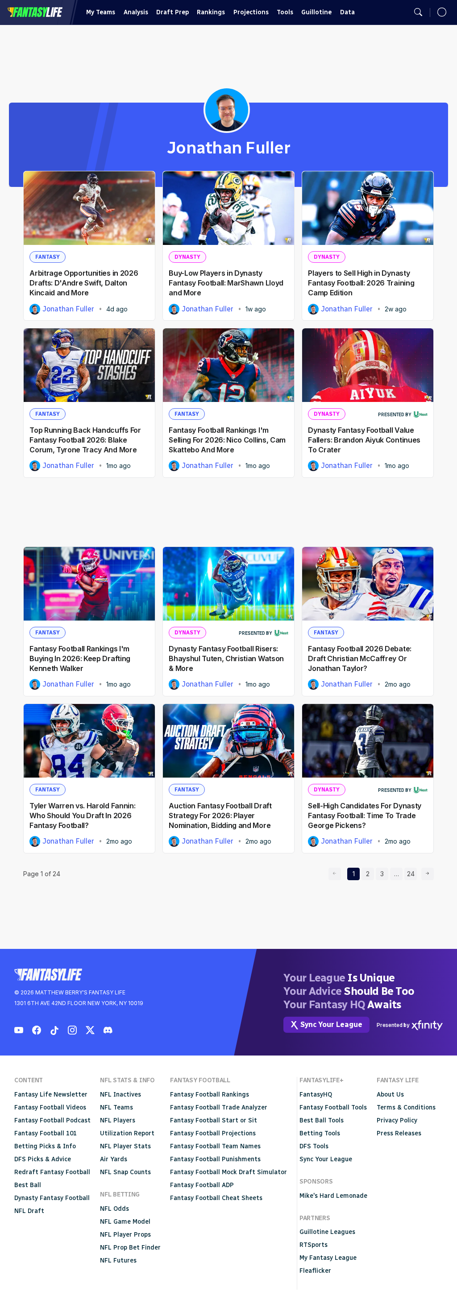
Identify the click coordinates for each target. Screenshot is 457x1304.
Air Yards (113, 1159)
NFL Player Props (125, 1234)
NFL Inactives (120, 1094)
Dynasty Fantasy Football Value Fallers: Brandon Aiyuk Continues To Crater (364, 440)
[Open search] (418, 12)
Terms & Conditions (406, 1107)
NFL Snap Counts (125, 1172)
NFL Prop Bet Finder (130, 1247)
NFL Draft (29, 1211)
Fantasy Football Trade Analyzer (218, 1107)
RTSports (313, 1245)
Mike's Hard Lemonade (333, 1196)
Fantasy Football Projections (213, 1133)
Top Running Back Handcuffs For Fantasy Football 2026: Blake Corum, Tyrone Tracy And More (85, 440)
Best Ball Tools (321, 1120)
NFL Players (117, 1120)
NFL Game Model (125, 1221)
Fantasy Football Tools (333, 1107)
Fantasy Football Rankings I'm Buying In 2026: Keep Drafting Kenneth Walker (79, 658)
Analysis (136, 12)
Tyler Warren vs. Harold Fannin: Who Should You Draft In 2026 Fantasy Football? (82, 815)
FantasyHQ (315, 1094)
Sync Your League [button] (331, 1024)
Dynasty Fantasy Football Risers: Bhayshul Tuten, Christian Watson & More (226, 658)
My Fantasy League (328, 1258)
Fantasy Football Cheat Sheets (216, 1198)
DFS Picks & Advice (42, 1159)
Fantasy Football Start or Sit (213, 1120)
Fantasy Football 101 (45, 1133)
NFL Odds (114, 1209)
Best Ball (27, 1185)
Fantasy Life (34, 12)
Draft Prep (172, 12)
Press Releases (399, 1133)
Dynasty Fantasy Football (52, 1198)
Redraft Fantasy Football (52, 1172)
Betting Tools (319, 1133)
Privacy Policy (397, 1120)
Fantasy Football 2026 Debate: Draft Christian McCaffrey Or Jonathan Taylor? (359, 658)
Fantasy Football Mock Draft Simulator (228, 1172)
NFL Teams (116, 1107)
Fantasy (47, 257)
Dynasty (187, 257)
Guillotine (316, 12)
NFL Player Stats (125, 1146)
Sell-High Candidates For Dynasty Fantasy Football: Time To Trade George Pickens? (364, 815)
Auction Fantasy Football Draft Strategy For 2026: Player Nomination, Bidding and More (220, 815)
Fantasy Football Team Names (215, 1146)
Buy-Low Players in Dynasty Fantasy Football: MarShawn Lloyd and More (226, 283)
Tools (285, 12)
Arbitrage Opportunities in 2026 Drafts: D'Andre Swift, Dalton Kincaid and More (83, 283)
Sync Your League (325, 1159)
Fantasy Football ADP (202, 1185)
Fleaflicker (315, 1271)
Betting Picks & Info (45, 1146)
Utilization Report (127, 1133)
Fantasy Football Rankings (209, 1094)
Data (347, 12)
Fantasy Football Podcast (52, 1120)
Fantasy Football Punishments (215, 1159)
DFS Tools (313, 1146)
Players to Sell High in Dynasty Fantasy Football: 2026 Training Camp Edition (361, 283)
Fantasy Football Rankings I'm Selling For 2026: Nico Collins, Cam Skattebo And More (227, 440)
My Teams (100, 12)
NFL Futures (118, 1260)
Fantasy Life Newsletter (50, 1094)
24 (412, 873)
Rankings (211, 12)
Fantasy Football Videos (50, 1107)
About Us (390, 1094)
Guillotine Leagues (327, 1232)
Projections (251, 12)
